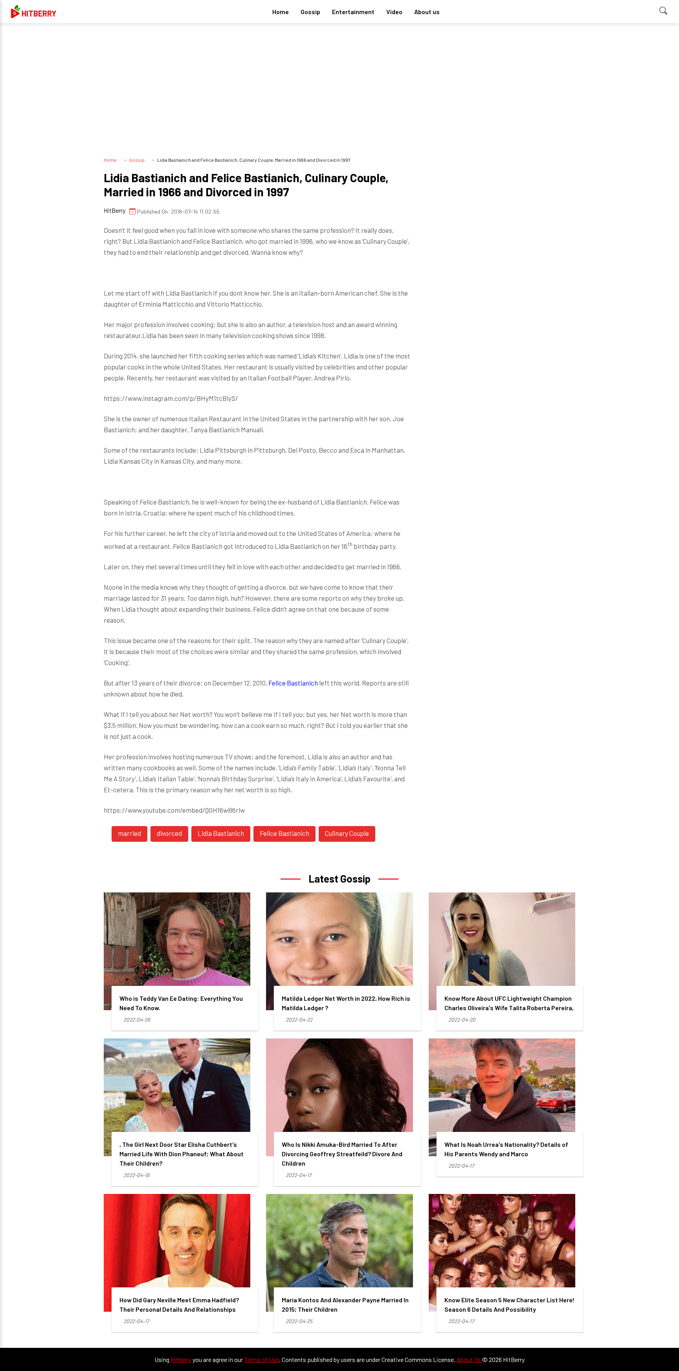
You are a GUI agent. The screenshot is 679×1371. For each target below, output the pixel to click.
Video (394, 11)
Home (280, 11)
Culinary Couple (347, 833)
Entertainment (353, 11)
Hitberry (181, 1359)
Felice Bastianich (293, 683)
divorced (169, 833)
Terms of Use (261, 1359)
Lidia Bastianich (221, 833)
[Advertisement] (339, 90)
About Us (469, 1359)
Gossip (310, 11)
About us (427, 11)
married (129, 833)
